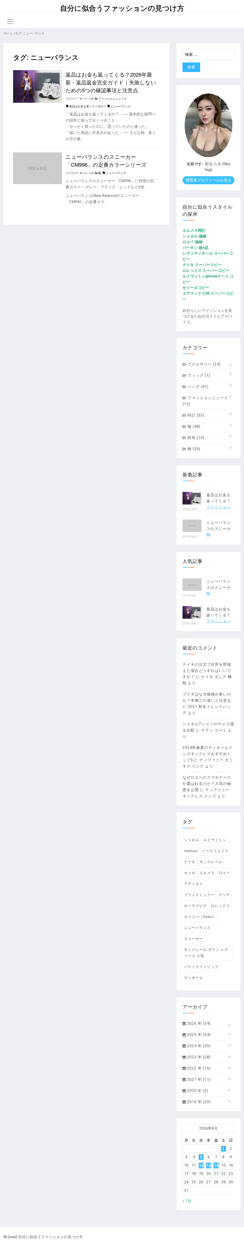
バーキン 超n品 (195, 247)
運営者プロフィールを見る (208, 180)
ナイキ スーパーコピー (202, 265)
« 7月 (187, 1201)
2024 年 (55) (198, 1046)
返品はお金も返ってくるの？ (87, 106)
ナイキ (189, 862)
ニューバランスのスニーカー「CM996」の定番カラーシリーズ (106, 160)
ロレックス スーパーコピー (206, 270)
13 (208, 1165)
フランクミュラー (199, 895)
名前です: (195, 164)
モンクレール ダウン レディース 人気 (206, 953)
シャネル (191, 840)
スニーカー (193, 939)
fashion (191, 851)
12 (201, 1165)
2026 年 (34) (198, 1023)
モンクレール (210, 862)
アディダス (193, 884)
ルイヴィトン (214, 840)
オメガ (189, 873)
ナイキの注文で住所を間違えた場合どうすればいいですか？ (207, 670)
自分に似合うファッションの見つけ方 (122, 8)
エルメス (207, 873)
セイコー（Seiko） (200, 917)
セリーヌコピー (196, 287)
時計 (195, 415)
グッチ (224, 895)
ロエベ (224, 873)
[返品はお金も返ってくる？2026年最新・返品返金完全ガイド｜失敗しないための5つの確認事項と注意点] (37, 101)
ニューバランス (121, 106)
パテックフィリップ (201, 967)
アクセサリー (203, 364)
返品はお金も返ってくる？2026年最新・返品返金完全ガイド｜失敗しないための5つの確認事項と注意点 (111, 82)
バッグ (197, 386)
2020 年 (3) (197, 1090)
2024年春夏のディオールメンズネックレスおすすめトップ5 (208, 753)
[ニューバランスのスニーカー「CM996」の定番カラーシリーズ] (37, 182)
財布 (195, 437)
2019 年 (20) (198, 1102)
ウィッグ (198, 375)
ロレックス (220, 906)
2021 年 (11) (198, 1079)
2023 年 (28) (198, 1057)
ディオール (193, 978)
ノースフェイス (215, 851)
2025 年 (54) (198, 1034)
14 (216, 1165)
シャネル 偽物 (194, 236)
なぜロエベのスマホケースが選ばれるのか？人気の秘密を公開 (207, 783)
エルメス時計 (194, 230)
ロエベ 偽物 (193, 242)
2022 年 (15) (198, 1068)
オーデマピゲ (195, 906)
